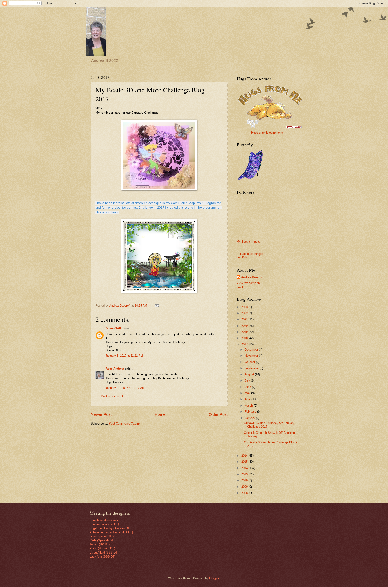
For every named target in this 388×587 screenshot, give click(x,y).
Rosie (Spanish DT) (102, 548)
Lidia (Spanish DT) (102, 536)
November (252, 355)
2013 (245, 474)
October (250, 362)
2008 (245, 493)
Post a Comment (112, 396)
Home (160, 414)
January (250, 418)
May (248, 393)
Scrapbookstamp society (106, 520)
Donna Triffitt (114, 328)
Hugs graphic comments (267, 132)
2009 (245, 486)
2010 (245, 480)
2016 (245, 455)
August (250, 374)
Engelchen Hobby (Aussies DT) (110, 528)
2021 (245, 319)
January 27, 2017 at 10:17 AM (125, 387)
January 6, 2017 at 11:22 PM (124, 355)
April (248, 399)
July (248, 380)
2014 (245, 468)
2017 (245, 344)
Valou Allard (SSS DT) (104, 552)
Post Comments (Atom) (124, 423)
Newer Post (101, 414)
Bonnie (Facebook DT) (104, 524)
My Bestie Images (248, 241)
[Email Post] (157, 305)
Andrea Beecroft (252, 277)
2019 (245, 332)
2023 (245, 307)
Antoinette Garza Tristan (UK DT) (111, 532)
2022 (245, 313)
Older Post (218, 414)
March (249, 405)
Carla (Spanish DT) (102, 540)
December (252, 349)
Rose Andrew (115, 368)
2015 (245, 461)
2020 (245, 325)
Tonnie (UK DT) (100, 544)
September (252, 368)
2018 (245, 338)
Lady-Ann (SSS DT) (102, 556)
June (248, 387)
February (251, 411)
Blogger (214, 578)
